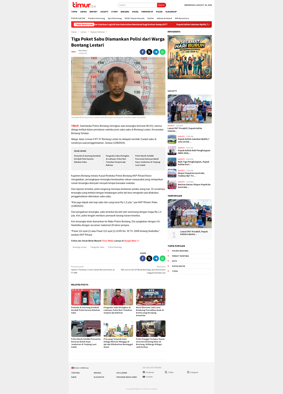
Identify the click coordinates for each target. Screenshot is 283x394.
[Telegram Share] (156, 52)
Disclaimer (121, 373)
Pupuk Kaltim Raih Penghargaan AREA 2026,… (194, 151)
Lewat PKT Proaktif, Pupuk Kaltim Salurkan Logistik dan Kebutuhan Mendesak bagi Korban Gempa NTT (96, 24)
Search (161, 5)
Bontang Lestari (80, 247)
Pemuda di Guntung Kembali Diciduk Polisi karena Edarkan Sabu (87, 159)
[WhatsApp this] (163, 52)
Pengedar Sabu (97, 247)
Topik (175, 271)
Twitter (170, 372)
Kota (174, 261)
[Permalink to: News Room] (74, 51)
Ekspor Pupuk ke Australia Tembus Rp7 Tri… (191, 174)
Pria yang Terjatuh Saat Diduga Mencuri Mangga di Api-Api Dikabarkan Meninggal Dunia (118, 343)
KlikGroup (99, 377)
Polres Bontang (115, 247)
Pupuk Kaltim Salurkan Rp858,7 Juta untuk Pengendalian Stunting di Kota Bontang (200, 24)
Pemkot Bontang (180, 256)
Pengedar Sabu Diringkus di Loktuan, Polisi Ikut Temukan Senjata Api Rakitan (118, 310)
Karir (73, 377)
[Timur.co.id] (84, 4)
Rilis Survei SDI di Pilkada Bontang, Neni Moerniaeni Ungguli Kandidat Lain (143, 269)
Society (172, 90)
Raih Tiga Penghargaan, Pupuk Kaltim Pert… (193, 163)
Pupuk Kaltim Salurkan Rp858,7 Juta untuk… (193, 140)
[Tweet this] (149, 52)
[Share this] (143, 52)
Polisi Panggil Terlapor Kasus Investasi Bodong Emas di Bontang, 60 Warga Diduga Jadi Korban (150, 343)
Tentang (75, 373)
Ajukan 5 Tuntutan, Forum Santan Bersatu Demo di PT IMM (93, 269)
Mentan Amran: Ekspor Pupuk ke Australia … (194, 186)
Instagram (194, 372)
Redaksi (97, 373)
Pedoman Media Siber (126, 377)
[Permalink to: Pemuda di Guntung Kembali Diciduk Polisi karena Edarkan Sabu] (86, 297)
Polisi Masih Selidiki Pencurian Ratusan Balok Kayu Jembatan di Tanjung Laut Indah (86, 343)
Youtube (149, 377)
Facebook (150, 372)
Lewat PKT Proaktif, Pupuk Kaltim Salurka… (185, 129)
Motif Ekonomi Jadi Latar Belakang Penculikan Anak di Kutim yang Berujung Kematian (150, 311)
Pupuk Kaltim (178, 266)
